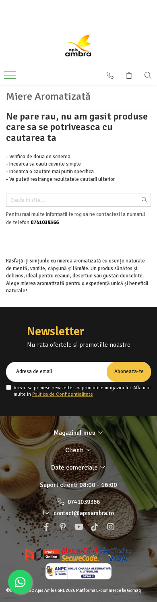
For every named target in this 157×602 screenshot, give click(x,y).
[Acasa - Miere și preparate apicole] (78, 45)
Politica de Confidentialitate (62, 394)
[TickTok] (95, 527)
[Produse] (11, 77)
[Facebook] (46, 527)
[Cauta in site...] (148, 75)
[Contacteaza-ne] (110, 75)
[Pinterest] (62, 527)
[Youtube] (78, 527)
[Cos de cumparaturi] (129, 75)
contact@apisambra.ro (83, 513)
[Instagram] (111, 527)
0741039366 (83, 502)
